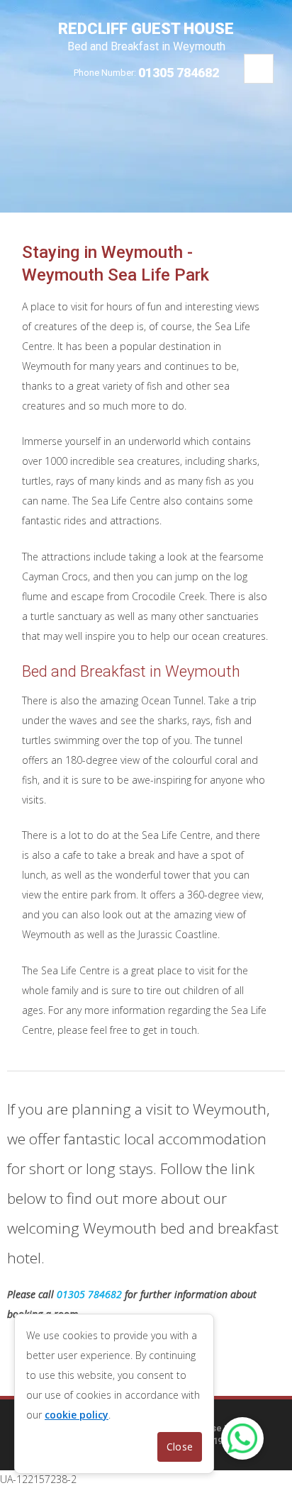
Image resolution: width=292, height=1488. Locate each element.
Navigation (259, 69)
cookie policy (76, 1414)
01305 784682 (178, 72)
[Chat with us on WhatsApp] (242, 1438)
